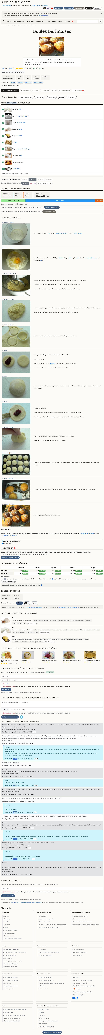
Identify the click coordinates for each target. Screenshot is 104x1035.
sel (21, 155)
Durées (36, 90)
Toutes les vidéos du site (12, 1021)
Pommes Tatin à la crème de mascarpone (46, 639)
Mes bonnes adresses (11, 966)
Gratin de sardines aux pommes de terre (25, 632)
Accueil (3, 25)
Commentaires (65, 90)
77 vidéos (45, 5)
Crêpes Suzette (44, 1009)
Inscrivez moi (6, 689)
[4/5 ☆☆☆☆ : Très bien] (21, 72)
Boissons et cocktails (10, 930)
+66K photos (36, 5)
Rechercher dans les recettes (82, 922)
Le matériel (42, 949)
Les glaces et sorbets (11, 977)
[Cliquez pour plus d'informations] (41, 585)
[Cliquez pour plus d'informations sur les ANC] (52, 579)
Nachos (86, 639)
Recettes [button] (8, 21)
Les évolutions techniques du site (84, 986)
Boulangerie (42, 916)
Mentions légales (78, 995)
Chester (88, 620)
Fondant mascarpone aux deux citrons (45, 620)
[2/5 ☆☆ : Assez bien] (17, 72)
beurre (20, 135)
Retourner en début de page (52, 1032)
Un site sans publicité (80, 983)
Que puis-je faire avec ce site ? (83, 980)
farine (20, 129)
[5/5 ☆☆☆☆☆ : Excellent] (23, 72)
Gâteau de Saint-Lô (19, 623)
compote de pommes (87, 533)
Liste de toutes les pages (12, 1018)
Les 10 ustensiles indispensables (49, 952)
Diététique (46, 90)
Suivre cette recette (8, 896)
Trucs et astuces (9, 936)
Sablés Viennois (64, 620)
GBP (36, 603)
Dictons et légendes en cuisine (48, 927)
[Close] (102, 13)
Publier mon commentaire (10, 717)
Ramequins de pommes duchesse (71, 639)
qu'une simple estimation (34, 607)
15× (12, 68)
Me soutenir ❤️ (69, 21)
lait (20, 109)
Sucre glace (16, 169)
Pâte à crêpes (43, 1023)
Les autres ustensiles (45, 955)
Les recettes (12, 25)
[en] (35, 183)
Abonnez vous (80, 8)
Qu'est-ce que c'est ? (45, 977)
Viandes (6, 922)
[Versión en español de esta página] (52, 8)
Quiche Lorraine (44, 1018)
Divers (6, 927)
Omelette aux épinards (20, 642)
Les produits (8, 958)
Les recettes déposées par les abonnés (86, 924)
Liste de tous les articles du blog (14, 1015)
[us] (31, 183)
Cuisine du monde (44, 922)
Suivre (62, 97)
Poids (39, 183)
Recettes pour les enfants (47, 919)
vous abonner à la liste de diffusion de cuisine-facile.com (26, 902)
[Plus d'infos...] (51, 183)
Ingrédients (26, 90)
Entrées (6, 916)
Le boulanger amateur (11, 986)
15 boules (32, 179)
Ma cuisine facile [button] (57, 21)
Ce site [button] (48, 21)
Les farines (7, 983)
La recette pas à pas (11, 90)
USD (28, 603)
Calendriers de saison (11, 964)
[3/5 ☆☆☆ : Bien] (19, 72)
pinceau (52, 363)
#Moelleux (20, 82)
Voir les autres (32, 623)
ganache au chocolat (10, 535)
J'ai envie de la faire (25, 97)
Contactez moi (69, 8)
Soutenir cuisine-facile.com (10, 557)
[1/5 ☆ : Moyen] (15, 72)
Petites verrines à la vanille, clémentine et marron (49, 630)
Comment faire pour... (80, 952)
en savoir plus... (44, 15)
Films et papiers (9, 989)
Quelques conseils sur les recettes (15, 952)
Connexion (98, 8)
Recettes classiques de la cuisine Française (53, 924)
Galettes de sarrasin (86, 630)
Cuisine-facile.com (16, 2)
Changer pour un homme (8, 581)
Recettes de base (9, 933)
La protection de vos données (82, 992)
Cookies (41, 1012)
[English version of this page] (48, 8)
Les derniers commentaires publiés (15, 1009)
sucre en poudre (23, 116)
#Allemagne (28, 82)
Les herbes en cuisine (11, 980)
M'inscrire (42, 986)
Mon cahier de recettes (46, 980)
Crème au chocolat (72, 630)
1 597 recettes (6, 5)
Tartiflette (42, 1015)
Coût (55, 90)
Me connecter (43, 989)
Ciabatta (96, 630)
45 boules (49, 179)
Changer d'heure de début (52, 207)
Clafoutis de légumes (77, 620)
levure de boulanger (24, 149)
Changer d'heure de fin (49, 211)
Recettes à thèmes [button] (19, 21)
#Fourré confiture (38, 82)
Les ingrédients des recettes (13, 961)
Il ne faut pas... (78, 955)
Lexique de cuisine (10, 955)
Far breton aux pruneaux (46, 1026)
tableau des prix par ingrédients (69, 607)
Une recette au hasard (80, 916)
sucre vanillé (21, 122)
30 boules (40, 179)
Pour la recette (6, 576)
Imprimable (51, 97)
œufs (15, 142)
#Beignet (13, 82)
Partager (89, 8)
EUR (21, 603)
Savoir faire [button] (30, 21)
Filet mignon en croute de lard (48, 1021)
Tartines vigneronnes (35, 642)
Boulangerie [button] (39, 21)
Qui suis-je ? (59, 8)
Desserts (21, 25)
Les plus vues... (9, 1012)
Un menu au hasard (79, 919)
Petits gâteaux (31, 25)
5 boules (25, 179)
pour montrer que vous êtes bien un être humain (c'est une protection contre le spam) (36, 686)
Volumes (45, 183)
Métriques (25, 183)
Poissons (7, 919)
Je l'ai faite (40, 97)
